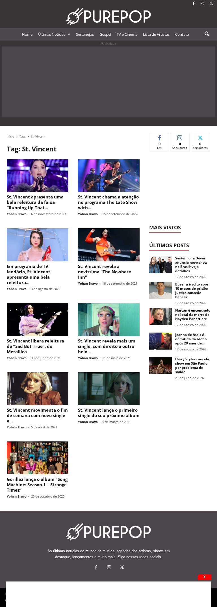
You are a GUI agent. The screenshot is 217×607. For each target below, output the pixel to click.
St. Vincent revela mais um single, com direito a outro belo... (106, 346)
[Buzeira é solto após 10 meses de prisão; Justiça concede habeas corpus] (160, 290)
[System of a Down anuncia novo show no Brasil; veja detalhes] (160, 264)
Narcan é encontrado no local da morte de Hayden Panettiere (192, 314)
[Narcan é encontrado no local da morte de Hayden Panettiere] (160, 316)
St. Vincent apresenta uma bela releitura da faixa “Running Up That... (35, 202)
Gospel (105, 34)
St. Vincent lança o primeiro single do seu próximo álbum (109, 412)
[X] (211, 4)
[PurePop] (108, 16)
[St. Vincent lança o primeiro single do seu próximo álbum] (109, 388)
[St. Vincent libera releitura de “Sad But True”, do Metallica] (37, 319)
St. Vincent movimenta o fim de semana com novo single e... (37, 415)
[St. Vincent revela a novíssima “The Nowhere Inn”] (109, 244)
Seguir (179, 136)
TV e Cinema (127, 34)
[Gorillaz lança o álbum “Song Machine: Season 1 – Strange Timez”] (37, 457)
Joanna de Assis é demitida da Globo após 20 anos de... (191, 339)
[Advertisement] (108, 81)
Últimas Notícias (51, 34)
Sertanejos (85, 34)
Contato (182, 34)
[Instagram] (202, 4)
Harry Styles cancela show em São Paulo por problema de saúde (192, 365)
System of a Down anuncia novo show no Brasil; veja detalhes (191, 264)
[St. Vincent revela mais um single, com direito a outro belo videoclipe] (109, 319)
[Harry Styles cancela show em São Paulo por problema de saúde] (160, 365)
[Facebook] (193, 4)
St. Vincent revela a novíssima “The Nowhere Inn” (104, 271)
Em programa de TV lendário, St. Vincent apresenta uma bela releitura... (28, 274)
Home (27, 34)
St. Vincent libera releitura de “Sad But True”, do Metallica (35, 346)
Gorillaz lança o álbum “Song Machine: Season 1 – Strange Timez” (37, 484)
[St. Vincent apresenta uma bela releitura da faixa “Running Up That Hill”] (37, 175)
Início (10, 136)
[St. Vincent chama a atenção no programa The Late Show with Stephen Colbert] (109, 175)
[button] (207, 34)
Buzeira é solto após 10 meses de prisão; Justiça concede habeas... (192, 290)
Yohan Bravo (17, 214)
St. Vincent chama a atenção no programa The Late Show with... (108, 202)
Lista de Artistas (156, 34)
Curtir (159, 136)
